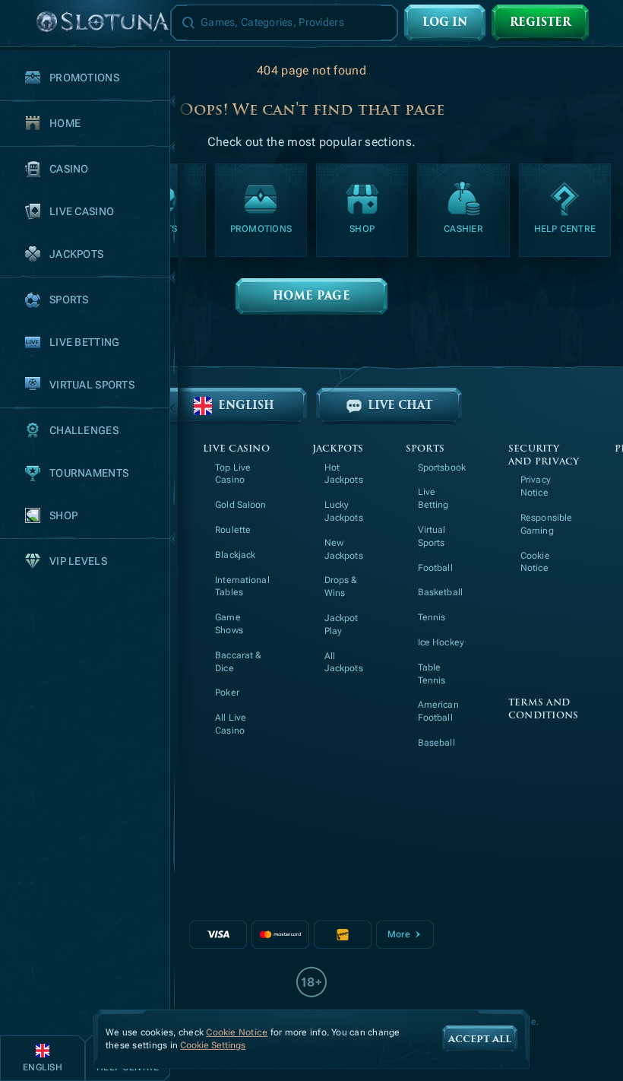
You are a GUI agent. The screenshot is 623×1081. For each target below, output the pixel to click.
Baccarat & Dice (238, 662)
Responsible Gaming (546, 524)
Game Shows (229, 624)
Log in (444, 22)
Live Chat (400, 406)
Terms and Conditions (543, 709)
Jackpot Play (341, 624)
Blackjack (235, 555)
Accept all (479, 1039)
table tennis (432, 674)
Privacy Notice (535, 486)
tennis (432, 617)
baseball (436, 742)
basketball (440, 592)
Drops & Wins (341, 586)
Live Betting (433, 498)
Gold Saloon (240, 504)
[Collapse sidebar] (18, 23)
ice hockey (441, 642)
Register (540, 22)
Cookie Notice (535, 562)
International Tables (242, 586)
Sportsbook (442, 467)
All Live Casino (230, 724)
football (435, 568)
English (246, 406)
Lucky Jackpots (343, 511)
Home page (311, 296)
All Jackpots (343, 662)
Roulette (233, 530)
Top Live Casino (233, 474)
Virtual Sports (432, 536)
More (398, 934)
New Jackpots (343, 549)
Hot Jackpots (343, 474)
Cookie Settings (212, 1046)
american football (438, 711)
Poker (227, 692)
